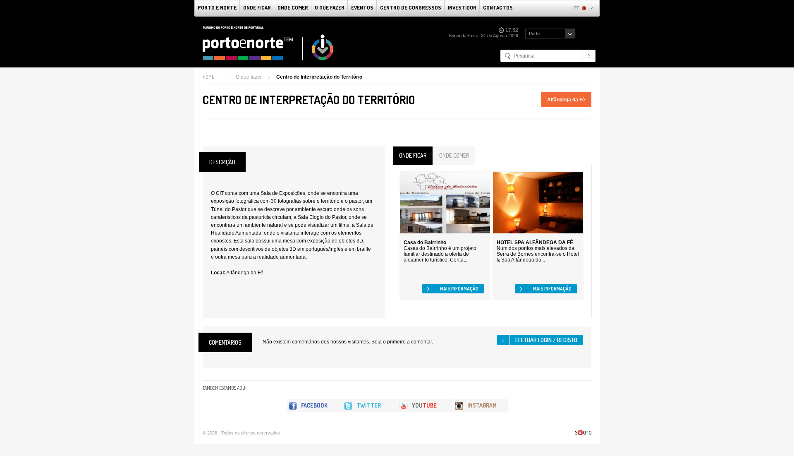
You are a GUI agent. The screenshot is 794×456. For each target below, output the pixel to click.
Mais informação (459, 289)
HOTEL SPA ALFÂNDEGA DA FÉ (535, 242)
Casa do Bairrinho (425, 242)
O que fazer (329, 7)
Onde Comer (292, 7)
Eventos (362, 7)
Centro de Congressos (410, 7)
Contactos (498, 7)
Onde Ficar (257, 7)
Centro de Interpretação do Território (319, 77)
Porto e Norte (217, 7)
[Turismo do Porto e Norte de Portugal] (268, 43)
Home (208, 77)
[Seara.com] (583, 432)
